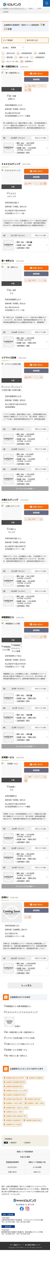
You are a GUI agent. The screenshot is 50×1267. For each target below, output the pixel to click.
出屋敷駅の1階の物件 (33, 1099)
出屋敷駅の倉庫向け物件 (33, 1120)
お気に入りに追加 (40, 138)
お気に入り (37, 1172)
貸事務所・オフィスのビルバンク (13, 8)
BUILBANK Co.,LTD (23, 1247)
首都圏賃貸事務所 (12, 1162)
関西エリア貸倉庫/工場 (37, 1162)
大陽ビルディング (10, 499)
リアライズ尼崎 (9, 357)
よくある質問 (37, 1167)
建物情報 (36, 79)
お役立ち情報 (25, 1157)
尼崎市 (39, 8)
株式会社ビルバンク (25, 1200)
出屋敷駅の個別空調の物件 (14, 1099)
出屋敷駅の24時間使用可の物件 (15, 1095)
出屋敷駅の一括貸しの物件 (14, 1103)
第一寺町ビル (8, 260)
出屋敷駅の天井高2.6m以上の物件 (16, 1091)
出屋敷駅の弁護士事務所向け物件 (16, 1116)
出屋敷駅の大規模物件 (36, 1078)
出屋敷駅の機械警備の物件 (14, 1086)
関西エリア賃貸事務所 (25, 1151)
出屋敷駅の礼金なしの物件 (14, 1112)
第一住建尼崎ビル (10, 66)
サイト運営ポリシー (16, 1245)
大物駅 (15, 206)
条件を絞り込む (32, 40)
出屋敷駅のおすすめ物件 (13, 1124)
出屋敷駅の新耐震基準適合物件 (15, 1082)
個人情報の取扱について (32, 1245)
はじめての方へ (12, 1167)
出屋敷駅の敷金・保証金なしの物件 (17, 1107)
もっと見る (26, 985)
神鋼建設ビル (8, 617)
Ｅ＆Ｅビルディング (11, 163)
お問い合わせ (38, 73)
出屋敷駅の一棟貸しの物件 (35, 1103)
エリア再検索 (8, 40)
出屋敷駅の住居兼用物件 (13, 1120)
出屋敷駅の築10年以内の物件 (15, 1078)
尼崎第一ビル (8, 757)
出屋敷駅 (16, 929)
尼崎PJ (5, 897)
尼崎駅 (15, 109)
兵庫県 (30, 8)
